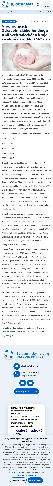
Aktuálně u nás (17, 12)
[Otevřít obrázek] (26, 57)
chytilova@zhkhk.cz (10, 336)
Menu (47, 7)
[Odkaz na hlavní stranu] (17, 5)
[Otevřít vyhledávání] (38, 5)
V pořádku (36, 480)
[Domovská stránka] (26, 355)
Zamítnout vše (18, 480)
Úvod (4, 12)
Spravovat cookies (26, 475)
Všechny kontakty (25, 391)
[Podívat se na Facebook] (22, 383)
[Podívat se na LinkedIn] (30, 383)
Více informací (38, 472)
